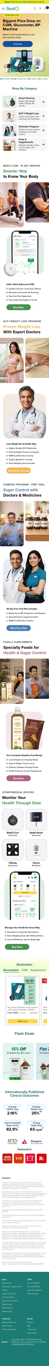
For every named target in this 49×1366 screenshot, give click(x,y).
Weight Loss (7, 1304)
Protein (5, 1290)
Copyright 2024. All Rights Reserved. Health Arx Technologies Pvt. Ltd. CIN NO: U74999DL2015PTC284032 (28, 1342)
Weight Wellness (9, 1322)
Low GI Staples (33, 1283)
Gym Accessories (34, 1290)
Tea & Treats (7, 1326)
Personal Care (33, 1294)
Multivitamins (7, 1308)
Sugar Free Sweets (10, 1301)
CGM (25, 970)
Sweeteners (7, 1311)
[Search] (35, 8)
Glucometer (7, 1283)
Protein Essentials (9, 1329)
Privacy (30, 1322)
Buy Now (18, 307)
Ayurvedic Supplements (12, 1286)
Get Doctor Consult (18, 471)
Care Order (31, 1333)
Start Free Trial (18, 628)
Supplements (38, 970)
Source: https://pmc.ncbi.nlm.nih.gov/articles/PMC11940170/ (23, 1264)
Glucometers (11, 970)
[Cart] (45, 8)
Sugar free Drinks (9, 1294)
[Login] (40, 8)
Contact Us (31, 1329)
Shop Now (17, 43)
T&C (29, 1326)
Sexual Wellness (34, 1286)
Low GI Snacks (8, 1297)
